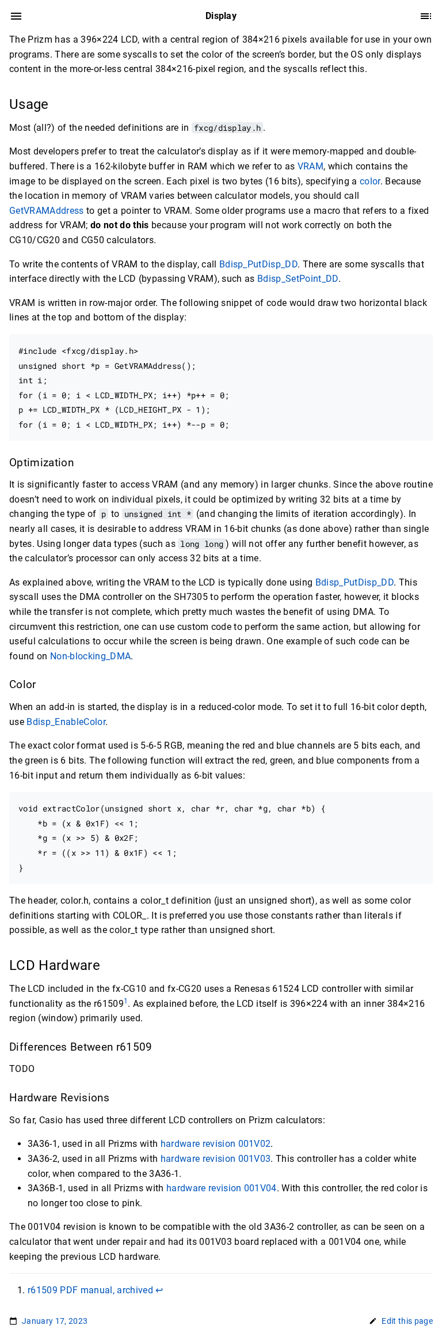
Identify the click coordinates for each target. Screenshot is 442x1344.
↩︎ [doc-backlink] (159, 1290)
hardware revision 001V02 (216, 1143)
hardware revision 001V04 (221, 1188)
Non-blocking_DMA (90, 656)
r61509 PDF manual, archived (90, 1290)
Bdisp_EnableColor (65, 721)
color (370, 181)
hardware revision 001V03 (216, 1158)
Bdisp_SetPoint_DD (297, 278)
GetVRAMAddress (46, 210)
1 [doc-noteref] (126, 1001)
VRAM (310, 166)
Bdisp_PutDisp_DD (258, 264)
